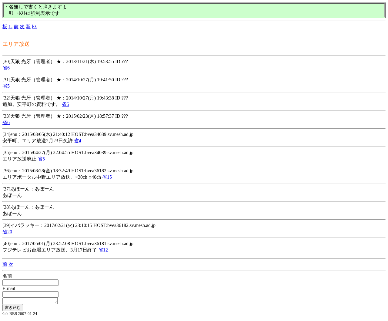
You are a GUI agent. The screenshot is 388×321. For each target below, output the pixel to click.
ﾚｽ (34, 26)
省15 (107, 177)
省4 (77, 140)
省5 (6, 86)
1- (10, 26)
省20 (7, 231)
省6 (6, 67)
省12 (103, 249)
